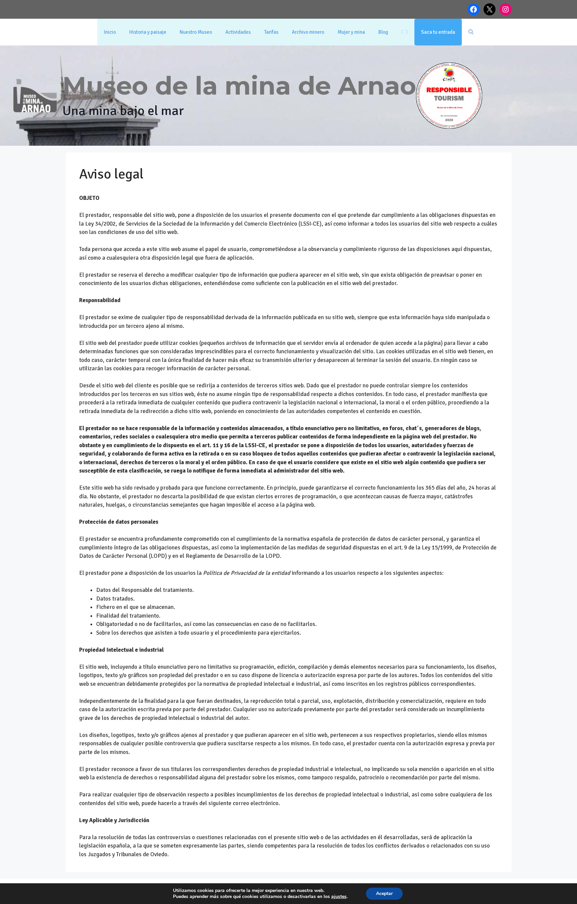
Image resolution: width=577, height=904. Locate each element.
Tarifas (271, 32)
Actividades (238, 32)
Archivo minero (308, 32)
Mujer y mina (351, 32)
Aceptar (384, 893)
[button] (471, 32)
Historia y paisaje (147, 32)
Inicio (110, 32)
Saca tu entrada (438, 32)
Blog (383, 32)
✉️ (404, 32)
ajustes (339, 897)
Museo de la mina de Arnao (239, 85)
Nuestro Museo (196, 32)
